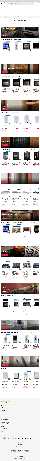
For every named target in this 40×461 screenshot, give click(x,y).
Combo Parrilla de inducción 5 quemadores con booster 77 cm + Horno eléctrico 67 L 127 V (6, 309)
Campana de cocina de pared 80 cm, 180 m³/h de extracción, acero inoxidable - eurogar (26, 199)
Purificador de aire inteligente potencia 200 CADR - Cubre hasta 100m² (26, 382)
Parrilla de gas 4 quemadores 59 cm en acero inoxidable (25, 272)
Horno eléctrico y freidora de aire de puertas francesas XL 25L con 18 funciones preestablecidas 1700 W (16, 236)
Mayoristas (2, 431)
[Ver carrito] (38, 4)
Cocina (2, 411)
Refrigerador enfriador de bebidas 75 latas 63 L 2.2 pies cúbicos (16, 162)
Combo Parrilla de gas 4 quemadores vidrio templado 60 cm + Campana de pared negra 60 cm (26, 309)
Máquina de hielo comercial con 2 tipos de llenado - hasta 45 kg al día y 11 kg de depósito (6, 162)
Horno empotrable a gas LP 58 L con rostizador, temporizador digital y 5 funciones (26, 89)
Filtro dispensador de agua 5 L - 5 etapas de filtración (16, 52)
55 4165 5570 (3, 434)
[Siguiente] (38, 39)
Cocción (2, 407)
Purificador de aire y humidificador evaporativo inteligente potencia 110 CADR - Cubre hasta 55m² (6, 382)
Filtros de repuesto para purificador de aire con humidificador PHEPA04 (15, 382)
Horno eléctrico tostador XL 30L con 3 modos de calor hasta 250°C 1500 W (26, 236)
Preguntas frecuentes (4, 419)
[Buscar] (35, 3)
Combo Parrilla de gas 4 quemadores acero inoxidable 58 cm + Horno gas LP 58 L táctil (16, 309)
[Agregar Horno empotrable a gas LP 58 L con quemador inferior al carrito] (9, 86)
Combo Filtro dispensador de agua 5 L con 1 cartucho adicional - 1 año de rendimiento (26, 345)
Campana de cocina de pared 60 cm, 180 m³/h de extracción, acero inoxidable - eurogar (16, 199)
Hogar (2, 413)
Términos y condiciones (4, 420)
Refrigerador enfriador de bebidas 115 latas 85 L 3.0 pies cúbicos (26, 162)
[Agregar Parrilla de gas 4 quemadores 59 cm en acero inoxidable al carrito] (30, 269)
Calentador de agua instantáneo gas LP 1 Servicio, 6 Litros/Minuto (5, 126)
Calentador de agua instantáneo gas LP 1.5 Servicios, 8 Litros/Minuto (16, 126)
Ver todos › (33, 39)
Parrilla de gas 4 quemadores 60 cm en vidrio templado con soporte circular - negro (6, 272)
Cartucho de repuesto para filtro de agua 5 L (16, 345)
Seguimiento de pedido (4, 423)
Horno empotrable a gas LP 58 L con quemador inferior (6, 89)
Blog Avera (2, 429)
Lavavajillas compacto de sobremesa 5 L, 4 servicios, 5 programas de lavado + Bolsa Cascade (6, 53)
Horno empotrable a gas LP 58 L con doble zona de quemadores (26, 53)
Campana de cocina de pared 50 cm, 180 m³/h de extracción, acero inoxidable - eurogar (6, 199)
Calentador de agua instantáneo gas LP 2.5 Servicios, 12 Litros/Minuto (26, 126)
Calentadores (3, 408)
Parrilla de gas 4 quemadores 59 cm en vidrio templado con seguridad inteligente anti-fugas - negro (16, 272)
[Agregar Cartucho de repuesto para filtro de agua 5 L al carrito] (20, 342)
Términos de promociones (5, 422)
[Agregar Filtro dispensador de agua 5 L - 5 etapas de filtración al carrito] (20, 50)
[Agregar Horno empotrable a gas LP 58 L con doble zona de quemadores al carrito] (30, 50)
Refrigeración (3, 410)
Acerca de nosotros (4, 428)
